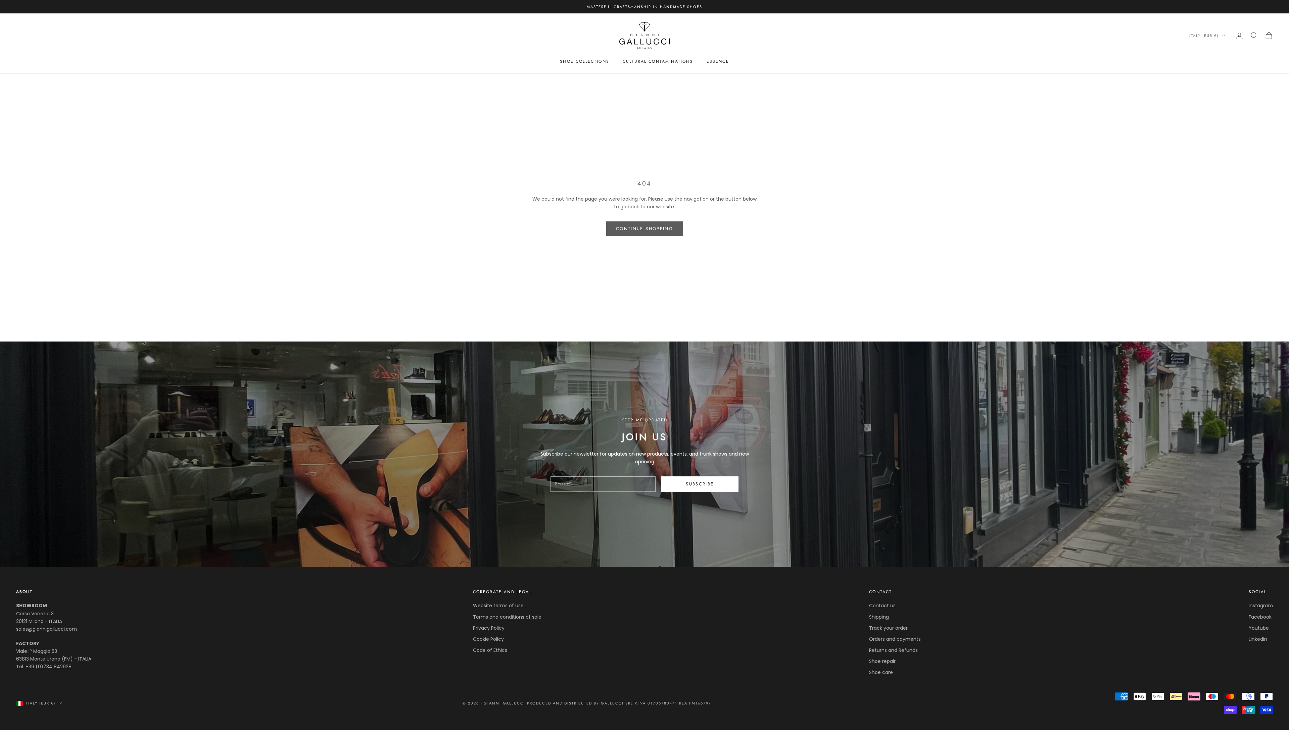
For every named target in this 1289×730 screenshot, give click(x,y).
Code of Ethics (490, 650)
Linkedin (1258, 639)
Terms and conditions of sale (507, 617)
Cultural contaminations (658, 61)
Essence (718, 61)
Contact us (882, 605)
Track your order (888, 628)
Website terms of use (498, 605)
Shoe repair (882, 661)
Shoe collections (584, 61)
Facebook (1260, 617)
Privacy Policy (489, 628)
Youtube (1259, 628)
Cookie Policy (488, 639)
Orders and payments (895, 639)
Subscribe (700, 484)
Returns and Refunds (893, 650)
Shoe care (881, 672)
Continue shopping (644, 228)
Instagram (1261, 605)
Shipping (879, 617)
